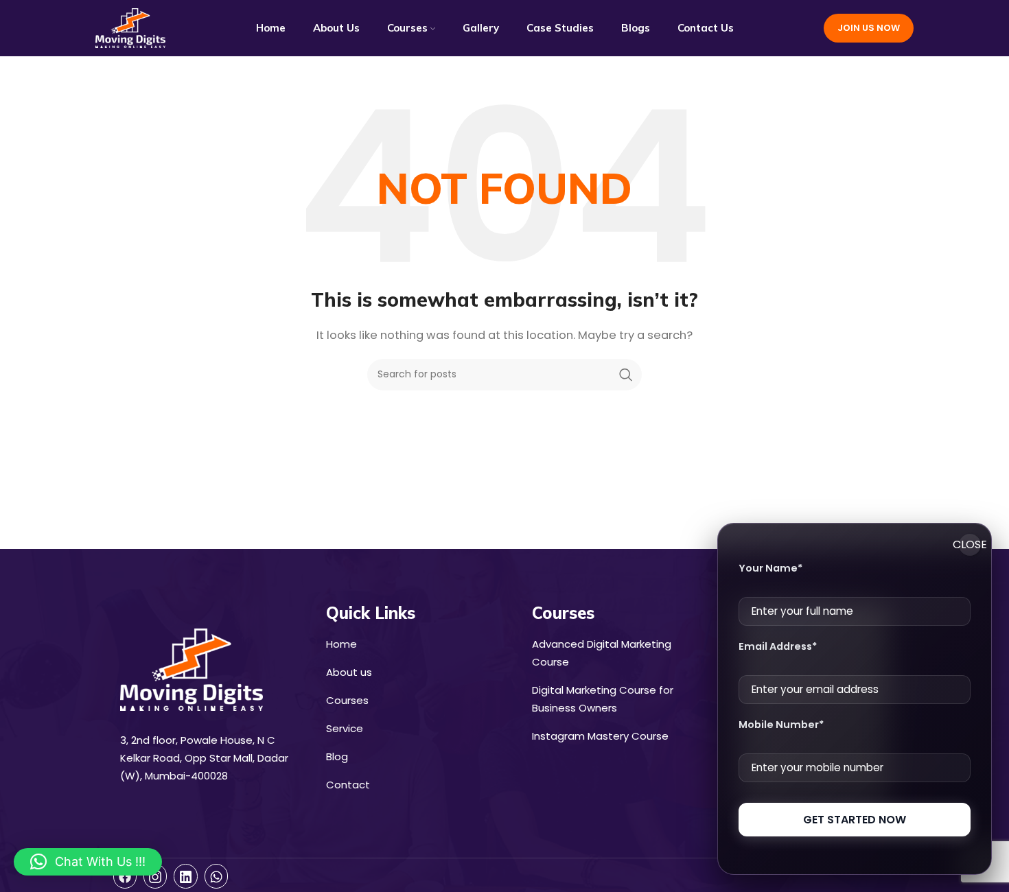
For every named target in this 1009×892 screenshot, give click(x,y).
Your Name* (770, 568)
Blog (337, 756)
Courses (347, 700)
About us (349, 672)
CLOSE (970, 544)
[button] (88, 862)
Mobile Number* (781, 724)
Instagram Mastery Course (600, 736)
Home (341, 644)
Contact (348, 784)
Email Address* (778, 646)
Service (344, 728)
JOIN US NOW (868, 27)
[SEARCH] (626, 374)
